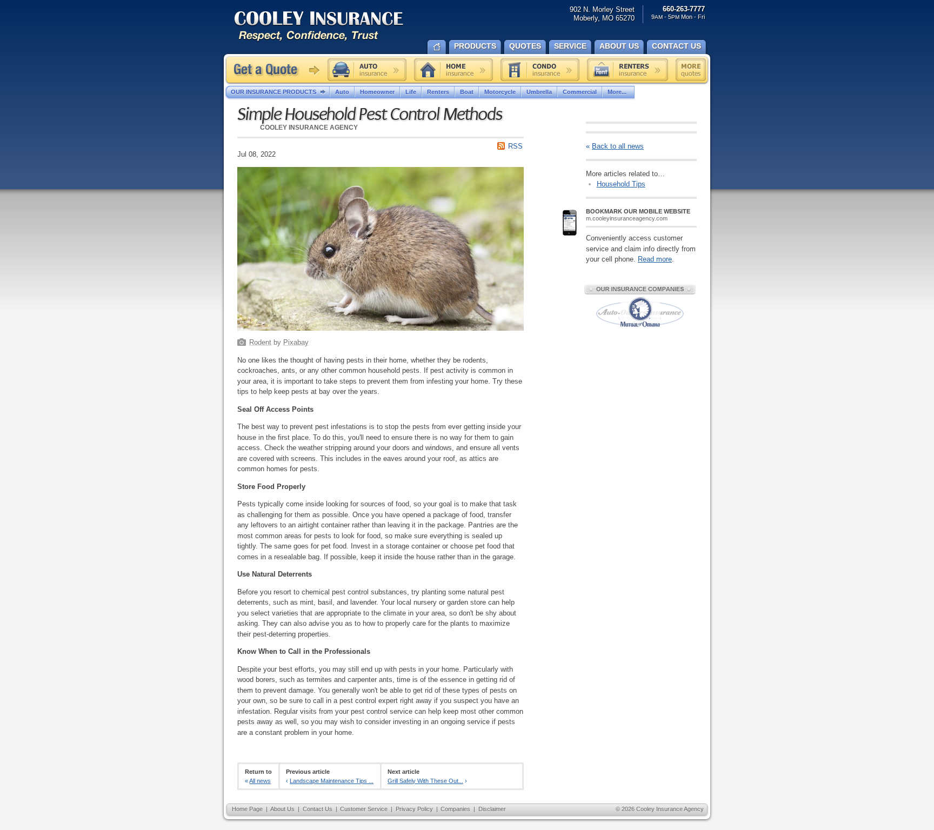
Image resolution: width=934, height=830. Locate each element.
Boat (466, 92)
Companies (455, 809)
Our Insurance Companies (640, 289)
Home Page (247, 809)
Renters (438, 92)
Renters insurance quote (627, 69)
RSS (515, 146)
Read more (655, 259)
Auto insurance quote (367, 69)
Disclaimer (492, 809)
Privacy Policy (414, 809)
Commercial (580, 92)
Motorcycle (500, 92)
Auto (342, 92)
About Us (282, 809)
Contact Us (317, 809)
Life (410, 92)
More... (617, 92)
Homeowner (377, 92)
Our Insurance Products (273, 92)
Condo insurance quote (540, 69)
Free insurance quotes (691, 69)
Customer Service (364, 809)
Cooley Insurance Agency (330, 26)
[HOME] (436, 46)
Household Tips (621, 184)
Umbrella (539, 92)
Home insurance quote (453, 69)
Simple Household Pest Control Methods (369, 114)
